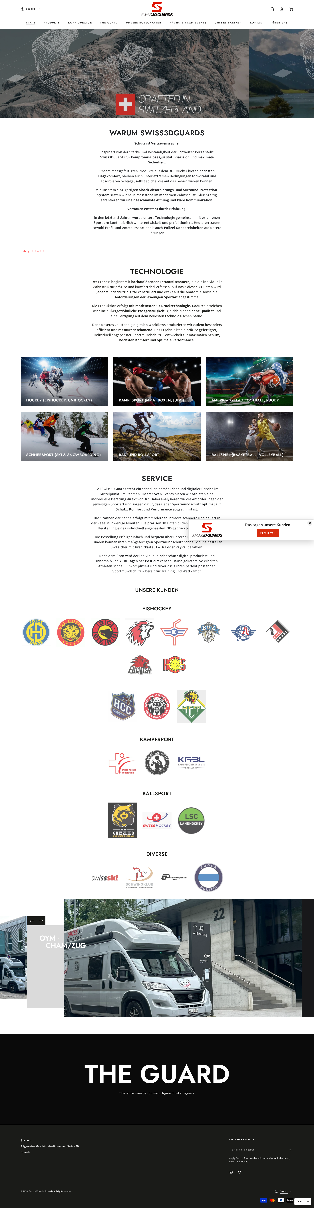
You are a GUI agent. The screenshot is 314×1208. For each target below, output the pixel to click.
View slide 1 (146, 111)
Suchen (26, 1140)
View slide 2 (157, 111)
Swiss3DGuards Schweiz (41, 1191)
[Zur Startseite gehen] (157, 9)
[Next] (40, 920)
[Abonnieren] (291, 1150)
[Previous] (31, 920)
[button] (272, 9)
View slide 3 (167, 111)
